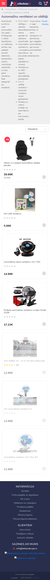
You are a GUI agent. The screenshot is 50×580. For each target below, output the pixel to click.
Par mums (25, 499)
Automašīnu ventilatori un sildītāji (16, 12)
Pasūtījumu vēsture (25, 533)
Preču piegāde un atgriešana (25, 495)
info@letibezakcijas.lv (26, 548)
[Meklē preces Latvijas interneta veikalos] (25, 553)
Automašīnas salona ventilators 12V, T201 (22, 262)
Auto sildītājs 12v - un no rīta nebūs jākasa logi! (24, 361)
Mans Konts (25, 529)
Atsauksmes (25, 511)
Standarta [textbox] (32, 129)
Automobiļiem (11, 9)
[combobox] (36, 129)
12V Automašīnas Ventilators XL (18, 409)
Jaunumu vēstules (25, 537)
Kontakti (25, 491)
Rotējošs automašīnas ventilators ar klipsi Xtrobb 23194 (25, 311)
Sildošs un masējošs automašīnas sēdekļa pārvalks (22, 164)
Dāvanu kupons (25, 515)
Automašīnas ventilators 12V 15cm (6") (21, 457)
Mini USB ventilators (12, 214)
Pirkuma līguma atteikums (25, 519)
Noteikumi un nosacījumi (25, 503)
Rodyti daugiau (45, 22)
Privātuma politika (25, 507)
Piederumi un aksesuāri (28, 9)
